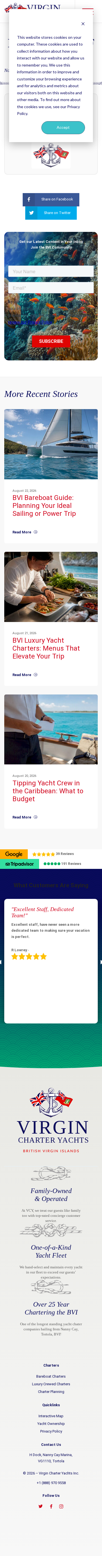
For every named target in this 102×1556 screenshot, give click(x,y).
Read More (23, 532)
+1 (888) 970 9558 (51, 1483)
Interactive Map (51, 1416)
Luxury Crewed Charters (51, 1384)
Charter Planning (51, 1392)
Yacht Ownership (51, 1424)
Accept (63, 127)
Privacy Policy (51, 1431)
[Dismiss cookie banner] (83, 23)
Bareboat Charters (51, 1376)
